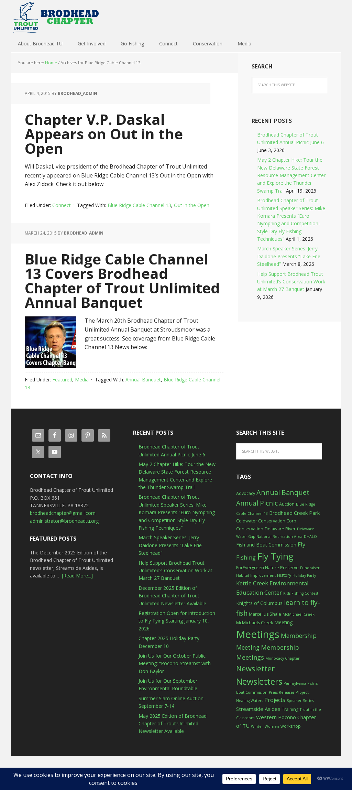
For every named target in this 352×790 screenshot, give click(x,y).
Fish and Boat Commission (266, 544)
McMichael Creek (299, 614)
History (284, 575)
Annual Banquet (143, 379)
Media (82, 379)
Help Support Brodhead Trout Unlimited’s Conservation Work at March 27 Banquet (291, 282)
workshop (290, 726)
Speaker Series (300, 700)
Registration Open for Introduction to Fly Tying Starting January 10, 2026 (177, 621)
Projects (274, 700)
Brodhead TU (55, 17)
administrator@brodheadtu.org (64, 521)
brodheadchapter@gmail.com (63, 513)
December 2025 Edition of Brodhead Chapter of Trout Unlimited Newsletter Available (172, 596)
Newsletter (255, 668)
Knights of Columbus (259, 603)
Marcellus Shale (265, 614)
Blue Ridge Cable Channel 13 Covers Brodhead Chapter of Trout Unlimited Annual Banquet (122, 280)
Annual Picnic (257, 503)
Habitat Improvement (256, 575)
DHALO (310, 536)
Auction (287, 504)
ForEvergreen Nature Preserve (267, 568)
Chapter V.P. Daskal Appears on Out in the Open (104, 133)
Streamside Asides (258, 708)
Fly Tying (275, 556)
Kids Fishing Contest (300, 593)
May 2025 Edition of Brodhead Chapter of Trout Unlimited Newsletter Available (173, 724)
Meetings (257, 634)
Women (272, 726)
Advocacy (245, 493)
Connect (61, 205)
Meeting (283, 622)
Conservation (249, 529)
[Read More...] (77, 575)
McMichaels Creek (254, 623)
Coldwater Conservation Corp (266, 521)
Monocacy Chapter (282, 658)
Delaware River (280, 529)
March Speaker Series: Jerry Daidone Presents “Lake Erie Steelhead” (288, 256)
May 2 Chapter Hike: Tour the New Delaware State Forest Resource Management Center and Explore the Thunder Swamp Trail (291, 175)
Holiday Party (304, 575)
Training (290, 709)
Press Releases (281, 692)
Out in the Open (191, 205)
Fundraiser (310, 567)
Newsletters (259, 681)
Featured (62, 379)
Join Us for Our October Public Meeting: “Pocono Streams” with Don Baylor (175, 663)
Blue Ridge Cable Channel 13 (139, 205)
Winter (257, 726)
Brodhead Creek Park (294, 512)
